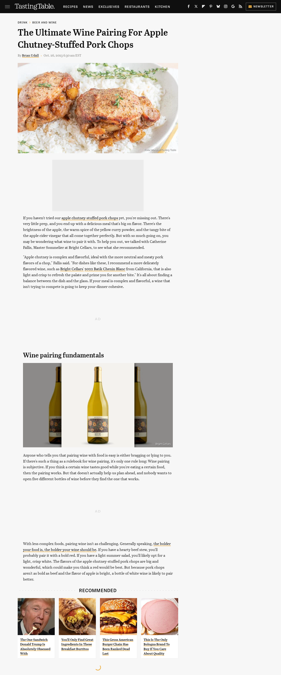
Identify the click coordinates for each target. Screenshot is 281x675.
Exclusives (109, 6)
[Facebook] (189, 7)
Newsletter (263, 6)
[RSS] (240, 7)
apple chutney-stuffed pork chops (90, 217)
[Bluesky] (218, 7)
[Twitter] (196, 7)
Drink (23, 22)
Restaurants (137, 6)
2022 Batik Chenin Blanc (105, 268)
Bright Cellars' (72, 268)
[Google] (233, 7)
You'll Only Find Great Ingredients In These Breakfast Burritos (77, 644)
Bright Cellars (163, 444)
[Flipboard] (203, 7)
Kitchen (162, 6)
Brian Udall (30, 55)
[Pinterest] (211, 7)
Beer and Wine (44, 22)
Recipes (70, 6)
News (88, 6)
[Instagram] (226, 7)
